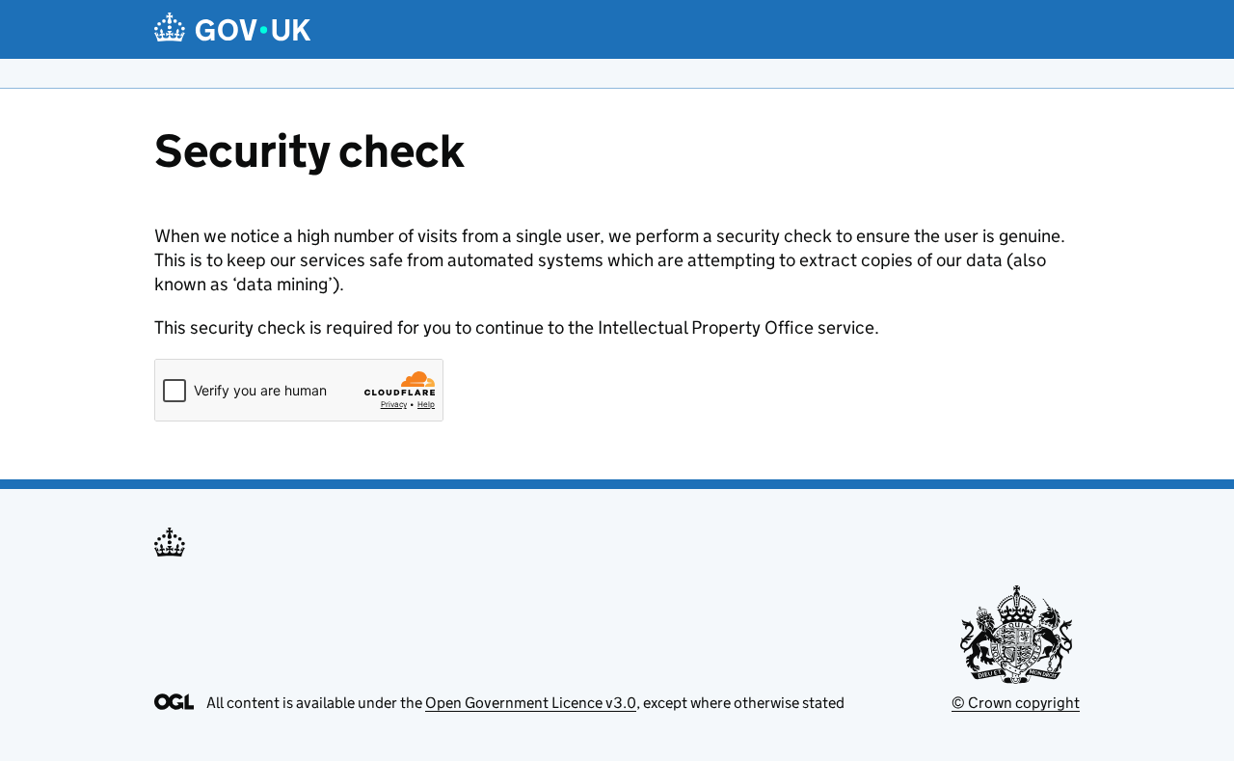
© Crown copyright (1016, 702)
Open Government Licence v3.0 (530, 702)
